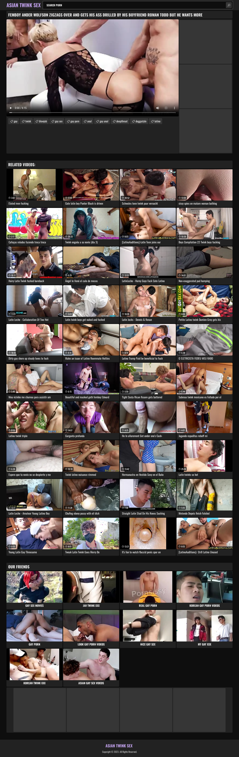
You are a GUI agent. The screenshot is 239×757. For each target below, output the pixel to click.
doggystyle (141, 121)
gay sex (58, 121)
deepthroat (122, 121)
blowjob (43, 121)
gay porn (75, 121)
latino (157, 121)
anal (89, 121)
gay (15, 121)
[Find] (229, 5)
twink (28, 121)
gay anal (104, 121)
